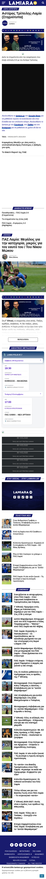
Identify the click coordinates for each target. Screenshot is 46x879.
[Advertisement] (23, 181)
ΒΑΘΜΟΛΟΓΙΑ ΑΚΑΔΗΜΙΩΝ (19, 857)
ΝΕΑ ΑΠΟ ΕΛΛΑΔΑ (20, 860)
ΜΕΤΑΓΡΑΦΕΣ (24, 851)
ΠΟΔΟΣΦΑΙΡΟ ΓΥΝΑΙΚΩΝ (15, 863)
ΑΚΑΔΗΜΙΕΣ (39, 854)
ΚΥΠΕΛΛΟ (35, 857)
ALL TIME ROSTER (35, 863)
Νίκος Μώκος (13, 257)
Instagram (6, 128)
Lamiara (12, 24)
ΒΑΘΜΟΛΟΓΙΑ (9, 854)
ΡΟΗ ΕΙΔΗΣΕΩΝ (11, 851)
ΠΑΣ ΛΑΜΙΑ (37, 851)
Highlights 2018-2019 (17, 137)
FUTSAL (32, 860)
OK (42, 876)
